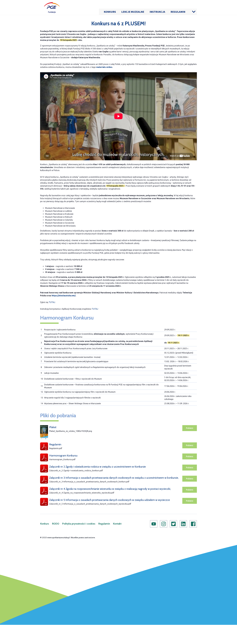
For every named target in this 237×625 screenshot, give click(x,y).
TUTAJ (52, 302)
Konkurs (110, 11)
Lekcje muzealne (132, 11)
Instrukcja (157, 11)
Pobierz (189, 428)
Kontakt (117, 523)
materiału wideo (104, 67)
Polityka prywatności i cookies (78, 523)
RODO (55, 523)
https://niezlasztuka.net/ (64, 295)
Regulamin (178, 11)
